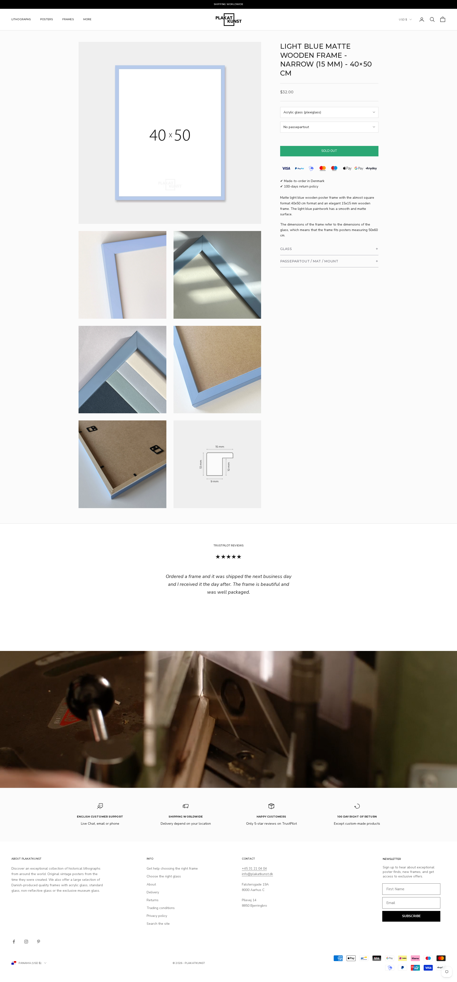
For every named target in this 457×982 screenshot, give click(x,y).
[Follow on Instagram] (26, 941)
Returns (153, 900)
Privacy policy (157, 916)
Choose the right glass (164, 876)
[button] (329, 249)
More (87, 19)
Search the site (158, 923)
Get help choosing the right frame (172, 868)
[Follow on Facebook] (13, 941)
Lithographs (21, 19)
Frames (68, 19)
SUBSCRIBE (411, 916)
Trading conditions (161, 908)
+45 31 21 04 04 (254, 868)
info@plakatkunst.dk (257, 874)
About (151, 884)
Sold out (329, 151)
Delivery (153, 892)
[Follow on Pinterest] (38, 941)
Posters (46, 19)
